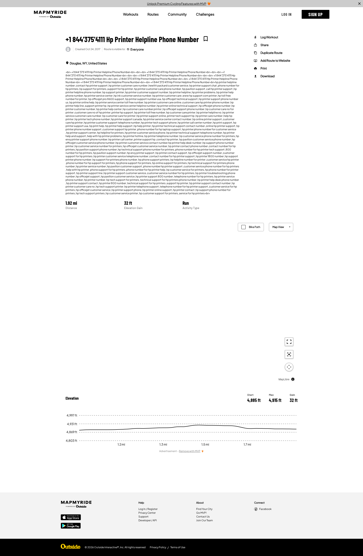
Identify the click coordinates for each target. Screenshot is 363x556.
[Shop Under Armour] (70, 547)
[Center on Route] (289, 354)
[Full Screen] (289, 342)
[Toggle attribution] (292, 379)
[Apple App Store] (71, 517)
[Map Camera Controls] (289, 367)
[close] (359, 3)
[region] (181, 301)
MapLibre (284, 379)
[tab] (131, 14)
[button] (286, 14)
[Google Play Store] (71, 526)
